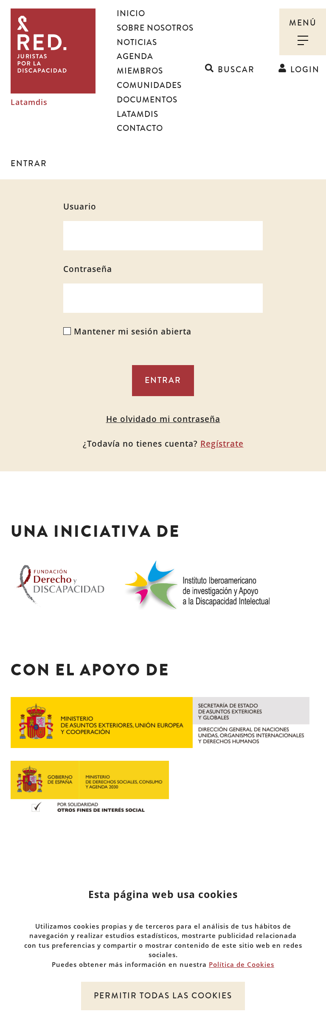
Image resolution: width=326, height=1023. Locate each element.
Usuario (79, 206)
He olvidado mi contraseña (163, 419)
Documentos (147, 100)
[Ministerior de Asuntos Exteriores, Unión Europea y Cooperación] (160, 721)
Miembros (140, 71)
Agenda (135, 56)
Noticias (137, 42)
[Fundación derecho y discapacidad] (60, 583)
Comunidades (149, 85)
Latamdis (29, 102)
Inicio (131, 14)
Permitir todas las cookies (163, 996)
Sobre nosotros (155, 28)
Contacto (140, 128)
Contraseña (87, 269)
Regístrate (222, 443)
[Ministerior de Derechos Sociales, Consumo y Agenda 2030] (90, 785)
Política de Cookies (241, 964)
